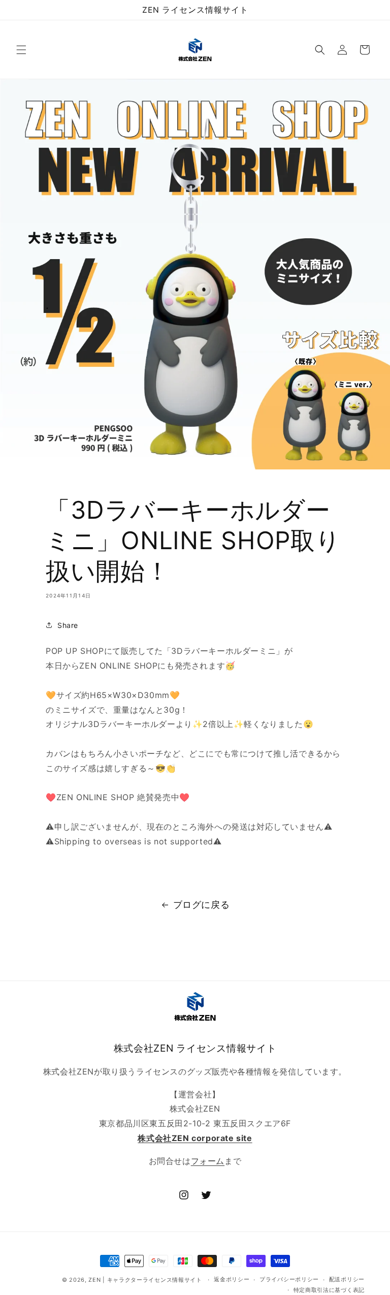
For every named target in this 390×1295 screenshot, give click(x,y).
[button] (21, 50)
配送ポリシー (347, 1279)
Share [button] (67, 625)
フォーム (207, 1161)
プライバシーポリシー (289, 1279)
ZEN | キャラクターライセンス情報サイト (145, 1279)
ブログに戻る (201, 904)
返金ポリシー (231, 1279)
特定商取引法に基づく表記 (329, 1289)
